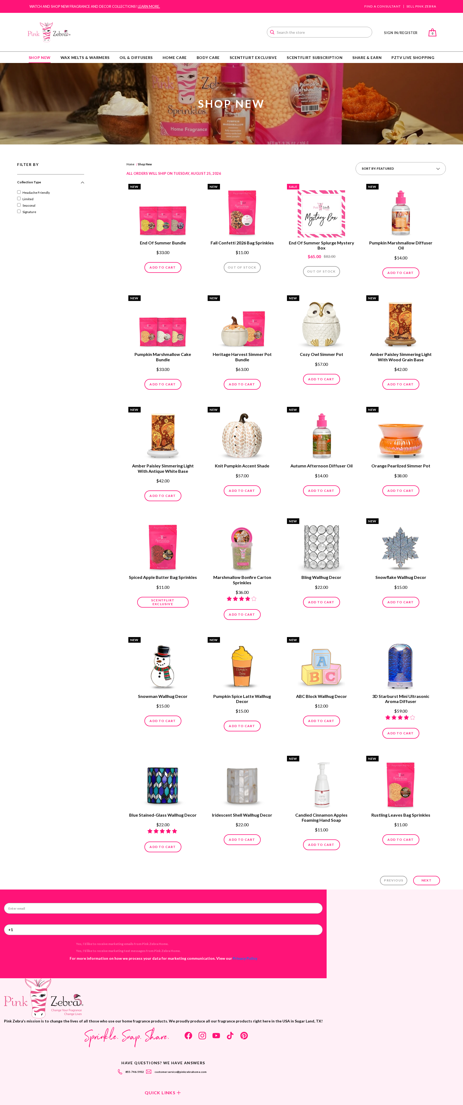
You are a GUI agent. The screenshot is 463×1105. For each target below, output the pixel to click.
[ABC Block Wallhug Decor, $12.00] (321, 664)
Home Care (175, 57)
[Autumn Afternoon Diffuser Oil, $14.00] (321, 434)
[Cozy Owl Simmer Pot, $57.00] (321, 322)
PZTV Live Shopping (413, 57)
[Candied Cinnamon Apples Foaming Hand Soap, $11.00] (321, 783)
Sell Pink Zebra (421, 6)
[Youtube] (216, 1035)
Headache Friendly (36, 193)
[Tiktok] (230, 1035)
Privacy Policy (245, 958)
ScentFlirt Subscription (314, 57)
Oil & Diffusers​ (136, 57)
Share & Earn (367, 57)
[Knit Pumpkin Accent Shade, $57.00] (242, 434)
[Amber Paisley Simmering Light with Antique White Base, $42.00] (163, 434)
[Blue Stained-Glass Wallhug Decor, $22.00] (163, 783)
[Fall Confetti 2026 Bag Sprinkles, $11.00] (242, 211)
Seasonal (29, 205)
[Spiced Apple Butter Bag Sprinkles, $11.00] (163, 545)
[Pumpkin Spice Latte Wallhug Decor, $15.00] (242, 664)
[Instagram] (202, 1035)
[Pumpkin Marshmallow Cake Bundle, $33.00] (163, 322)
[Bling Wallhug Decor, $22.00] (321, 545)
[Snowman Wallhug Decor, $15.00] (163, 664)
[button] (50, 184)
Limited (28, 199)
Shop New (40, 57)
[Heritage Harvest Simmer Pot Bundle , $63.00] (242, 322)
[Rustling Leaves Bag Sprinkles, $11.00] (401, 783)
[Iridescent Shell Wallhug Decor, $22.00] (242, 783)
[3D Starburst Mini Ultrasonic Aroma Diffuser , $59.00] (401, 664)
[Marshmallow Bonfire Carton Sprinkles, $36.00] (242, 545)
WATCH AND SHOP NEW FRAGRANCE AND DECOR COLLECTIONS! (94, 6)
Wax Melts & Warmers (85, 57)
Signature (29, 212)
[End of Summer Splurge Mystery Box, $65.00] (321, 211)
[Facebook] (188, 1035)
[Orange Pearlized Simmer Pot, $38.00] (401, 434)
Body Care (208, 57)
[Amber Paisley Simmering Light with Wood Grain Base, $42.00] (401, 322)
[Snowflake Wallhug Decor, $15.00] (401, 545)
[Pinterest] (244, 1035)
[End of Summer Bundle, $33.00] (163, 211)
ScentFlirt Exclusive (253, 57)
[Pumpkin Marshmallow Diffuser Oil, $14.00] (401, 211)
